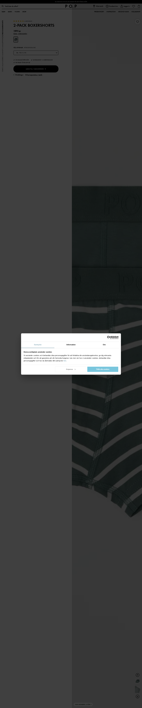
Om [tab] (104, 345)
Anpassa (69, 369)
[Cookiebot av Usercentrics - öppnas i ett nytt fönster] (108, 337)
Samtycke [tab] (38, 345)
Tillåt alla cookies (102, 369)
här (65, 361)
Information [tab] (71, 345)
